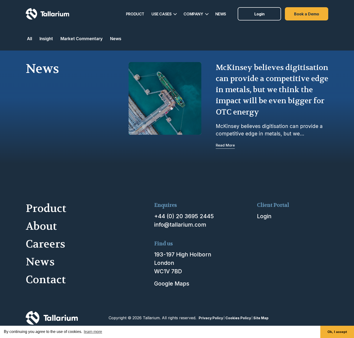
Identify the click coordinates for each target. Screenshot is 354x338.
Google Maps (171, 283)
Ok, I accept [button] (337, 332)
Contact (46, 280)
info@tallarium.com (180, 224)
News (115, 38)
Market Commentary (81, 38)
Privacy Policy (211, 318)
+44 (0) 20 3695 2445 (184, 216)
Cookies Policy (238, 318)
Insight (46, 38)
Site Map (261, 318)
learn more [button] (93, 332)
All (29, 38)
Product (46, 208)
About (41, 226)
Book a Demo (306, 14)
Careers (45, 244)
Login (259, 14)
